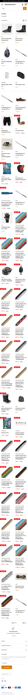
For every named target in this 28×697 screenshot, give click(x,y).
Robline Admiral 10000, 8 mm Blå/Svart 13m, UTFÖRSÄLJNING (6, 204)
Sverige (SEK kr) (5, 674)
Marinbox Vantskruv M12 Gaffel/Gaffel (19, 433)
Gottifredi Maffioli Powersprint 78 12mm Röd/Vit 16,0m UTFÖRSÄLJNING (20, 562)
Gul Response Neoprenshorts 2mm (6, 131)
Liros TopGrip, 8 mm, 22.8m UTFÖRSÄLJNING (7, 560)
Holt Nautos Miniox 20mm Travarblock (19, 586)
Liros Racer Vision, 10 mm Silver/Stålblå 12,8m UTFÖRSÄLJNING (6, 483)
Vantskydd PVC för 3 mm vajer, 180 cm (6, 108)
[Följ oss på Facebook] (2, 681)
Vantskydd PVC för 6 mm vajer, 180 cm (20, 203)
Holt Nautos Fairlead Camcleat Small (20, 408)
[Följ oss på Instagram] (5, 681)
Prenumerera (7, 667)
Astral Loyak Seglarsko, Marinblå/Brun (20, 108)
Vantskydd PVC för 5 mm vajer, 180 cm (20, 154)
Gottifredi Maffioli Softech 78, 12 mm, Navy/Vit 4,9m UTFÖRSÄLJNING (5, 458)
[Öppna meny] (2, 4)
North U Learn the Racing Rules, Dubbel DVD (6, 179)
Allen (2, 277)
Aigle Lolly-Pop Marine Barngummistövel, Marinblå (6, 409)
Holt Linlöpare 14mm (20, 84)
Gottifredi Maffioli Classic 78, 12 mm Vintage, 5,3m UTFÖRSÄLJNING (5, 332)
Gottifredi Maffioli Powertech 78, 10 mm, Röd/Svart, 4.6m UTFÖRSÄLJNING (6, 613)
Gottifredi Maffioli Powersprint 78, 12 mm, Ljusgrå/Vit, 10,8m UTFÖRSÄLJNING (20, 229)
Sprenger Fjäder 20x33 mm (6, 85)
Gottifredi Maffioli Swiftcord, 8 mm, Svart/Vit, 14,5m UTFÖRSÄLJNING (19, 332)
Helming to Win (5, 432)
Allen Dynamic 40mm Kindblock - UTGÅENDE (6, 280)
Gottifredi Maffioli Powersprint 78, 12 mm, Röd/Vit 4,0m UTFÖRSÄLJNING (20, 536)
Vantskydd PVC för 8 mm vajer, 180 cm (20, 611)
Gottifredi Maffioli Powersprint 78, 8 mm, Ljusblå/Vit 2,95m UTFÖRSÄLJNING (6, 256)
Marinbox (17, 431)
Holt (2, 59)
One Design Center (5, 200)
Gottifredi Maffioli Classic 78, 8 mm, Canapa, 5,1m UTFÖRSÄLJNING (5, 306)
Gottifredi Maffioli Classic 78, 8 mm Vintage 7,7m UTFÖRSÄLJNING (5, 358)
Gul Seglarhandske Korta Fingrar (5, 227)
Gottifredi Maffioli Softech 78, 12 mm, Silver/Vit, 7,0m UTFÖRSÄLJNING (5, 510)
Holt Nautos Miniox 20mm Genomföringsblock (5, 155)
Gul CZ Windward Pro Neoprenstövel (6, 39)
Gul (2, 36)
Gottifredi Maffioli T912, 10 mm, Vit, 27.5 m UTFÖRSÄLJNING (20, 305)
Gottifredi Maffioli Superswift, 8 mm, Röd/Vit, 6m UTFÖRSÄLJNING (19, 510)
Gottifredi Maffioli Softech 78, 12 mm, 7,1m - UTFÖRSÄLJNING (21, 357)
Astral (16, 105)
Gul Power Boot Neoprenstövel (19, 39)
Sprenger (3, 82)
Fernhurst (3, 431)
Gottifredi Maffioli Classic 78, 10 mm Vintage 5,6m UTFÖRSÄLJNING (19, 384)
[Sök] (25, 8)
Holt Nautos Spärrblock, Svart (6, 62)
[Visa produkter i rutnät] (23, 20)
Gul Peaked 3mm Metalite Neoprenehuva (20, 178)
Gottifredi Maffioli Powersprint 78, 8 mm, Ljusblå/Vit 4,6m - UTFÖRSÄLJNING (20, 256)
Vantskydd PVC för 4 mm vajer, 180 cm (20, 62)
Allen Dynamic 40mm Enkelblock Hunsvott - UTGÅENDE (20, 281)
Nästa (23, 623)
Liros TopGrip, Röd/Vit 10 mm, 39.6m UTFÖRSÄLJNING (6, 587)
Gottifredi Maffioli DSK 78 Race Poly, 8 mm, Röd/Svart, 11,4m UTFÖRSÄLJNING (20, 484)
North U (3, 176)
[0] (25, 4)
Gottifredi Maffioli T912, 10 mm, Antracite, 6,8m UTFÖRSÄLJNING (20, 457)
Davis (16, 59)
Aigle (2, 406)
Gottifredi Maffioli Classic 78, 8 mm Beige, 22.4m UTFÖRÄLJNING (6, 383)
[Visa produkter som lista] (26, 20)
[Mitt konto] (22, 4)
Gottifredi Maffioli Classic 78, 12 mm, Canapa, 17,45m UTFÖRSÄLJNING (5, 536)
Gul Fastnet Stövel (19, 130)
